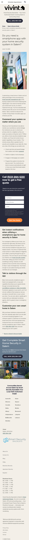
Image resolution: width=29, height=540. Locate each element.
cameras (21, 151)
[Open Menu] (2, 2)
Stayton (17, 402)
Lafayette (17, 414)
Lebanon (17, 417)
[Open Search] (25, 2)
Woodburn (18, 405)
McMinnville (8, 417)
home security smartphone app (11, 99)
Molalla (17, 408)
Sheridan (7, 421)
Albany (7, 411)
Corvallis (7, 405)
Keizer (16, 398)
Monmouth (18, 411)
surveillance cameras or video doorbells (14, 288)
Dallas (7, 408)
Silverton (7, 402)
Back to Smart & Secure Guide (13, 334)
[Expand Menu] (16, 11)
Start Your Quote (14, 220)
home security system (18, 257)
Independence (9, 414)
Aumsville (8, 398)
